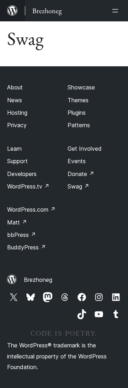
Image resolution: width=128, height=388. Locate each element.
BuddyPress (26, 247)
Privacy (17, 125)
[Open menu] (116, 10)
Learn (14, 148)
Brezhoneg (38, 279)
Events (77, 161)
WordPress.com (31, 209)
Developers (22, 173)
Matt (17, 222)
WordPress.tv (28, 186)
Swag (78, 186)
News (14, 100)
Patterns (79, 125)
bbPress (21, 234)
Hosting (17, 112)
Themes (78, 100)
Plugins (77, 112)
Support (17, 161)
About (15, 87)
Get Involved (85, 148)
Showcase (81, 87)
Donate (81, 173)
